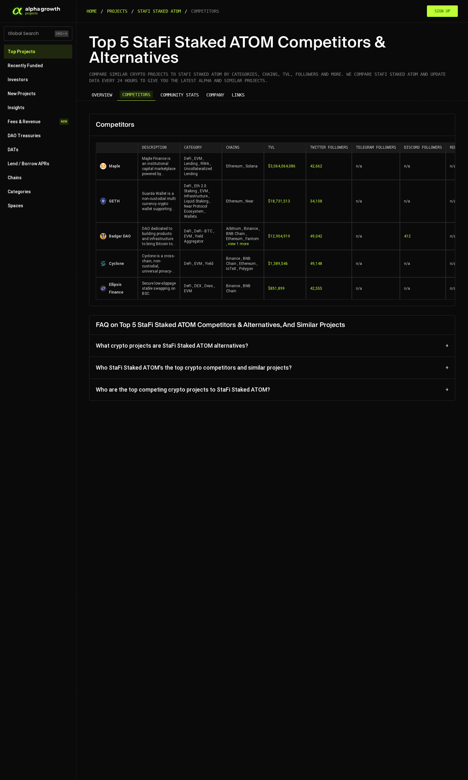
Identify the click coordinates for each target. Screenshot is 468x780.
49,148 (316, 263)
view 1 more (238, 244)
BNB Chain (235, 233)
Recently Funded (25, 65)
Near (249, 201)
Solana (251, 166)
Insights (16, 107)
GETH (114, 201)
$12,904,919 (279, 236)
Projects (117, 11)
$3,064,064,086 (281, 166)
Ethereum (234, 166)
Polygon (246, 268)
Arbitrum (233, 228)
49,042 (316, 236)
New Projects (22, 93)
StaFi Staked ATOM (159, 11)
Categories (19, 191)
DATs (13, 149)
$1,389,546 (278, 263)
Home (92, 11)
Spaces (15, 205)
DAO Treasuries (24, 135)
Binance (251, 228)
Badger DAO (120, 236)
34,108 (316, 201)
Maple (114, 166)
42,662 (316, 166)
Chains (15, 177)
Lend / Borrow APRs (28, 163)
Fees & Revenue (37, 121)
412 (407, 236)
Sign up (442, 11)
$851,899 (276, 288)
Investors (18, 79)
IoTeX (231, 268)
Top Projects (21, 51)
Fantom (252, 239)
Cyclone (116, 263)
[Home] (35, 11)
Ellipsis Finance (116, 288)
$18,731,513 (279, 201)
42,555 (316, 288)
